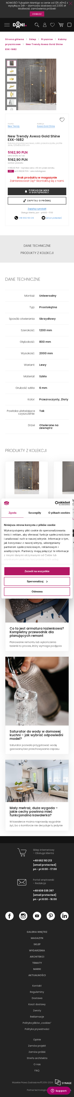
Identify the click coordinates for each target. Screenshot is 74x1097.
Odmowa (37, 591)
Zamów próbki (37, 1052)
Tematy (37, 963)
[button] (11, 63)
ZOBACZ (37, 14)
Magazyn (37, 938)
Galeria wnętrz (37, 932)
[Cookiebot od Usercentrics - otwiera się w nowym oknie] (55, 503)
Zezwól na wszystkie (37, 571)
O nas (37, 1064)
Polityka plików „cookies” (37, 1023)
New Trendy (14, 126)
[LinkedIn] (64, 919)
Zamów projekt (37, 1045)
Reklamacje (37, 1016)
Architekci (37, 956)
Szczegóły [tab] (34, 512)
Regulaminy (37, 992)
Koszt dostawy (37, 1004)
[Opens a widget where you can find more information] (59, 1091)
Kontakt (37, 985)
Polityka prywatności (37, 1029)
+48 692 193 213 (26, 218)
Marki (37, 969)
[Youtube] (37, 919)
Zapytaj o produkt (37, 209)
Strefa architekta (37, 1058)
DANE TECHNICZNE (37, 246)
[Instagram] (23, 919)
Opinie (37, 1039)
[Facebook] (9, 919)
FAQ (37, 1070)
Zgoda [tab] (12, 512)
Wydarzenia (37, 950)
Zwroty (37, 1010)
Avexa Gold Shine (46, 126)
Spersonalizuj (35, 581)
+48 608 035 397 (43, 890)
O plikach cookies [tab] (59, 512)
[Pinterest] (51, 919)
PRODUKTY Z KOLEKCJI (37, 253)
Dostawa (37, 998)
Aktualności (37, 975)
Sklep (37, 944)
